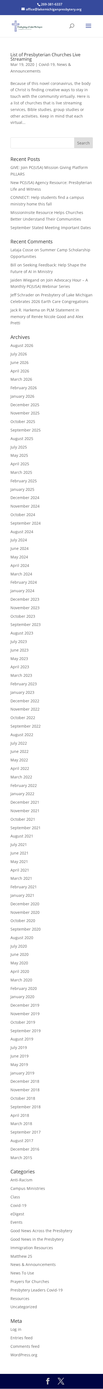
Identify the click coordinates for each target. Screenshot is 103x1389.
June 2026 (19, 362)
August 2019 (21, 1039)
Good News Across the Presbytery (41, 1230)
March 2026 (21, 379)
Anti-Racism (21, 1179)
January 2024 (22, 590)
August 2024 (21, 531)
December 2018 (24, 1081)
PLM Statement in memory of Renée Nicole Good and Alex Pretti (46, 316)
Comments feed (25, 1346)
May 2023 (19, 658)
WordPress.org (23, 1354)
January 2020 (22, 996)
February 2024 (23, 582)
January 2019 (22, 1073)
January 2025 (22, 489)
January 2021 (22, 895)
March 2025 (21, 472)
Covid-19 (47, 64)
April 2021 (19, 870)
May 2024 (19, 557)
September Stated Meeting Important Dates (50, 227)
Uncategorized (23, 1306)
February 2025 (23, 480)
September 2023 (25, 624)
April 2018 (19, 1115)
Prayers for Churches (29, 1281)
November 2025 (25, 413)
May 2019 (19, 1064)
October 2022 (22, 717)
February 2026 (23, 387)
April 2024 (19, 565)
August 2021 (21, 836)
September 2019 (25, 1030)
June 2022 (19, 751)
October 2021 (22, 819)
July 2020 (18, 946)
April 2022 (19, 768)
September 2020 (25, 929)
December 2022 (24, 700)
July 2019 (18, 1047)
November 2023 (25, 607)
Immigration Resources (31, 1247)
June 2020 (19, 954)
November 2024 (25, 506)
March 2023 (21, 675)
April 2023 (19, 666)
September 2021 (25, 827)
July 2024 (18, 539)
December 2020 (24, 903)
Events (16, 1222)
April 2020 (19, 971)
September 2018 (25, 1106)
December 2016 (24, 1149)
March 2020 (21, 979)
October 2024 (22, 514)
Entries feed (21, 1337)
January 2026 (22, 396)
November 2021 (25, 810)
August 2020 (21, 937)
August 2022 (21, 734)
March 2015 (21, 1157)
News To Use (22, 1273)
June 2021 (19, 853)
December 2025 (24, 404)
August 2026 (21, 345)
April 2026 (19, 371)
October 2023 (22, 616)
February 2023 (23, 683)
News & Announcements (33, 1264)
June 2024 (19, 548)
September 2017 (25, 1132)
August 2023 (21, 633)
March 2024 (21, 574)
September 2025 (25, 430)
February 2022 (23, 785)
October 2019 (22, 1022)
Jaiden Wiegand (24, 280)
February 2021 (23, 886)
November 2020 (25, 912)
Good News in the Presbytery (37, 1239)
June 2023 (19, 650)
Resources (19, 1298)
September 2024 (25, 523)
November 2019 (25, 1013)
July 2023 (18, 641)
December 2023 (24, 599)
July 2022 (18, 743)
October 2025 (22, 421)
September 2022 (25, 726)
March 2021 (21, 878)
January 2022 (22, 793)
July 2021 (18, 844)
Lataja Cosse (21, 249)
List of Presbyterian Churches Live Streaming (45, 57)
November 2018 (25, 1089)
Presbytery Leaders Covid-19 (36, 1290)
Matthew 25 (21, 1256)
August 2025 (21, 438)
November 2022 (25, 709)
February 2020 (23, 988)
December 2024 (24, 497)
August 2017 (21, 1140)
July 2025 (18, 447)
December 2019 (24, 1005)
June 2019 (19, 1056)
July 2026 (18, 354)
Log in (15, 1329)
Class (15, 1196)
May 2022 (19, 759)
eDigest (17, 1214)
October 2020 (22, 920)
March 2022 (21, 777)
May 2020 (19, 962)
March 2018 (21, 1123)
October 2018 (22, 1098)
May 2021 (19, 861)
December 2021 (24, 802)
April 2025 (19, 463)
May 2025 (19, 455)
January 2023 (22, 692)
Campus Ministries (27, 1188)
